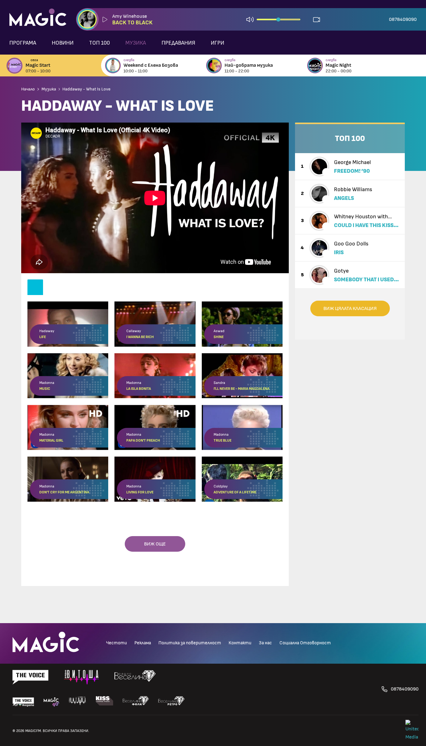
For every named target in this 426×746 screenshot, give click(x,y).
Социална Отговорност (305, 643)
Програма (22, 43)
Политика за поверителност (189, 643)
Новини (63, 43)
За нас (265, 643)
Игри (217, 43)
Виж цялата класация (350, 308)
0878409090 (403, 19)
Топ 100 (99, 43)
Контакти (240, 643)
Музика (135, 43)
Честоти (116, 643)
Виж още (155, 543)
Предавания (178, 43)
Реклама (142, 643)
